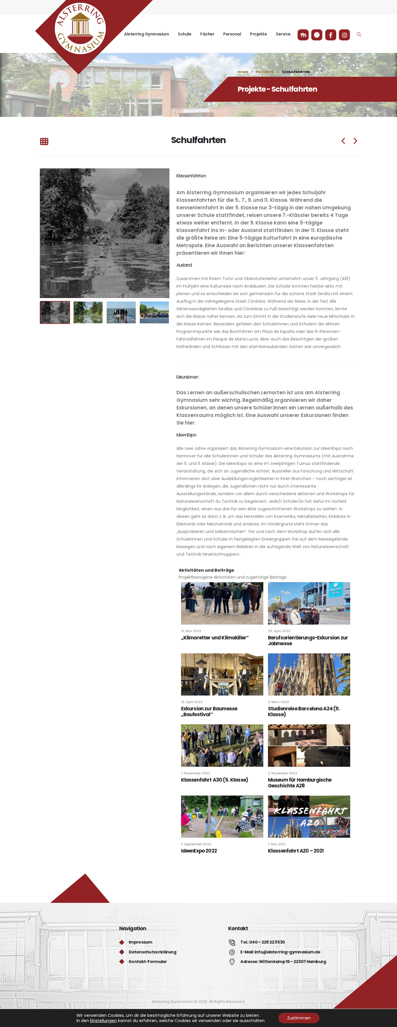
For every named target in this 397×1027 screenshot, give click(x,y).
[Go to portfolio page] (104, 233)
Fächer (207, 34)
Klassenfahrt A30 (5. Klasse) (214, 779)
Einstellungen (103, 1020)
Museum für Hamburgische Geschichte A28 (300, 782)
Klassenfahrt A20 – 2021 (296, 850)
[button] (359, 34)
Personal (232, 34)
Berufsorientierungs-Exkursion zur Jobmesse (308, 640)
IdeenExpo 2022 (199, 850)
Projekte (258, 34)
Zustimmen (299, 1018)
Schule (184, 34)
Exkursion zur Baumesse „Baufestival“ (209, 711)
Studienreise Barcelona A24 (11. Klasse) (304, 711)
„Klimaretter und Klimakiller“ (215, 637)
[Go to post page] (222, 603)
